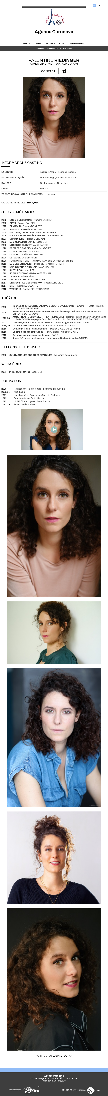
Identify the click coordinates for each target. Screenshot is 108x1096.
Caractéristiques (20, 202)
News (61, 44)
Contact (48, 71)
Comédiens (41, 48)
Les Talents (50, 44)
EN (99, 5)
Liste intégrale (66, 48)
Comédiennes (52, 48)
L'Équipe (37, 44)
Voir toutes (51, 1056)
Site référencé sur (16, 1090)
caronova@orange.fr (54, 1081)
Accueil (26, 44)
